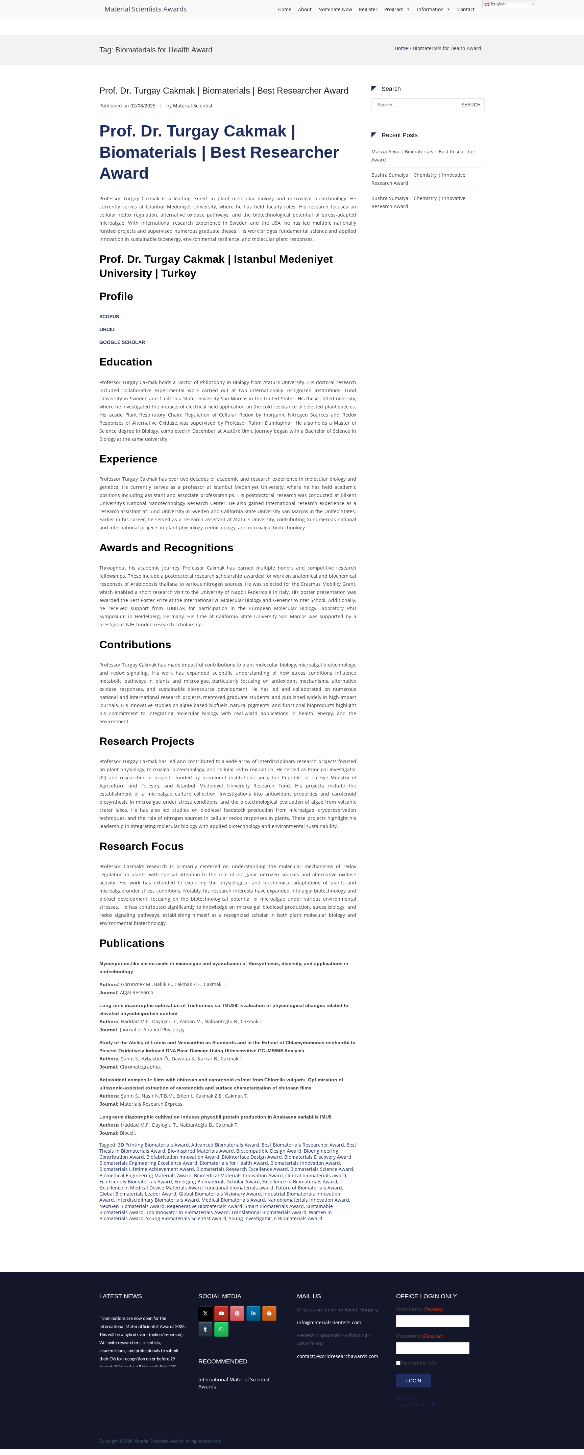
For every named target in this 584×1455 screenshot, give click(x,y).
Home (284, 9)
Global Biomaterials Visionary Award (220, 1193)
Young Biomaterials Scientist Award (186, 1218)
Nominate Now (335, 9)
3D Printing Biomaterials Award (153, 1145)
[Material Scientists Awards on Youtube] (221, 1313)
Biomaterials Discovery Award (317, 1157)
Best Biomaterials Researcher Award (303, 1145)
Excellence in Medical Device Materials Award (151, 1187)
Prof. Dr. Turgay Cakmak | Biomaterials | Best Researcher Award (223, 90)
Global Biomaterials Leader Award (137, 1193)
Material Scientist (193, 105)
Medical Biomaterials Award (233, 1200)
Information (430, 9)
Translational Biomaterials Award (269, 1212)
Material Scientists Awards (145, 9)
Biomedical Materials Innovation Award (238, 1175)
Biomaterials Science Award (321, 1169)
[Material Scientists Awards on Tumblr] (205, 1329)
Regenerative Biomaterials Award (204, 1206)
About (305, 9)
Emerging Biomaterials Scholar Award (217, 1181)
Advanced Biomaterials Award (225, 1145)
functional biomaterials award (239, 1187)
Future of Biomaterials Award (309, 1187)
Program (394, 9)
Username (419, 1309)
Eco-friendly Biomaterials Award (135, 1181)
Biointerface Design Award (252, 1157)
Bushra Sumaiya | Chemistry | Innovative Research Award (418, 179)
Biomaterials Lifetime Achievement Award (146, 1169)
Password (419, 1336)
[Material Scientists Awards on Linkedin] (253, 1313)
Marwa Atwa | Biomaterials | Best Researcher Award (423, 155)
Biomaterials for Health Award (234, 1163)
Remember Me (419, 1363)
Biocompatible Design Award (268, 1151)
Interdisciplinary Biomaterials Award (157, 1200)
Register (368, 9)
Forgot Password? (415, 1404)
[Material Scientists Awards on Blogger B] (269, 1313)
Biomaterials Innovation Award (305, 1163)
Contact (465, 9)
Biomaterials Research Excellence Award (242, 1169)
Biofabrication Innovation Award (182, 1157)
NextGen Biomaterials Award (132, 1206)
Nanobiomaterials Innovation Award (308, 1200)
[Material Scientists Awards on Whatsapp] (221, 1329)
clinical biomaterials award (315, 1175)
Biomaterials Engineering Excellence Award (148, 1163)
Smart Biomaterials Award (274, 1206)
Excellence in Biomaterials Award (299, 1181)
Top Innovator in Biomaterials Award (187, 1212)
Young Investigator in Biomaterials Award (275, 1218)
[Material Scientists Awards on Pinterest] (237, 1313)
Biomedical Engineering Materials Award (145, 1175)
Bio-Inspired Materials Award (201, 1151)
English (498, 3)
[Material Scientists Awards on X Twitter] (205, 1313)
